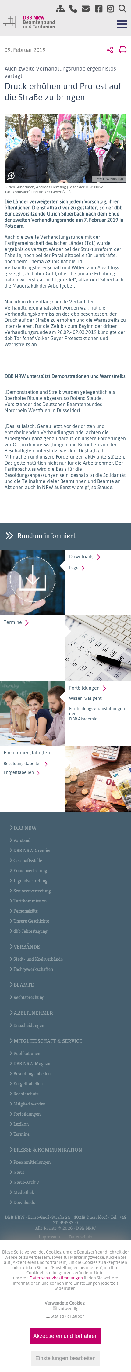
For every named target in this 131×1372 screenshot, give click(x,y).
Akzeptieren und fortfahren (65, 1336)
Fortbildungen (84, 688)
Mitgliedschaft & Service (48, 1040)
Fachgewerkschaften (33, 969)
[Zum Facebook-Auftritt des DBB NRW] (96, 10)
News (18, 1172)
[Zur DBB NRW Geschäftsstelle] (71, 10)
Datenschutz (80, 1237)
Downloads (81, 557)
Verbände (27, 946)
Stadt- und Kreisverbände (38, 959)
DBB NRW (25, 827)
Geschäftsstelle (27, 860)
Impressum (49, 1237)
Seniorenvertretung (32, 891)
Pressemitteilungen (32, 1162)
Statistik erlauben (68, 1316)
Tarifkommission (30, 901)
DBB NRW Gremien (32, 850)
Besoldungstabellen (23, 763)
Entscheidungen (28, 1025)
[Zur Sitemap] (58, 10)
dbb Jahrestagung (30, 931)
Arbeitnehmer (33, 1012)
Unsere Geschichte (31, 921)
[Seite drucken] (121, 49)
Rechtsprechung (28, 997)
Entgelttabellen (19, 772)
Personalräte (25, 911)
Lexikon (21, 1124)
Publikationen (26, 1053)
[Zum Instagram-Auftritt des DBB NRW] (108, 10)
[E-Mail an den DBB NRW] (84, 10)
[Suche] (120, 10)
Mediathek (23, 1192)
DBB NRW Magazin (32, 1063)
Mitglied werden (29, 1104)
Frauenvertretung (30, 870)
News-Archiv (26, 1182)
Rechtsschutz (26, 1094)
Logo (74, 567)
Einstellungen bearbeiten (65, 1358)
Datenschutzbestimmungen (57, 1277)
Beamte (24, 984)
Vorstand (21, 840)
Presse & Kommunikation (48, 1149)
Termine (13, 622)
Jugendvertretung (30, 881)
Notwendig (68, 1308)
